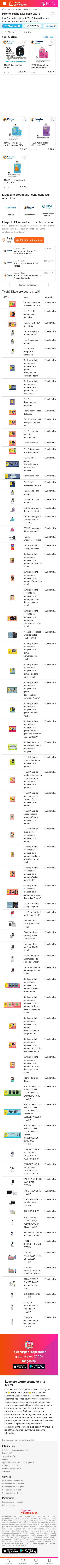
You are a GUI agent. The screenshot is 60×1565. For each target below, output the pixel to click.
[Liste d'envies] (48, 3)
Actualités (6, 1472)
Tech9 (25, 9)
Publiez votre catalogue (11, 1469)
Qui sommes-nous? (10, 1465)
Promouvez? (7, 1453)
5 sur (9, 37)
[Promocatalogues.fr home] (18, 3)
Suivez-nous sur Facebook (13, 1484)
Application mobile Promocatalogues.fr (18, 1462)
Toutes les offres (14, 9)
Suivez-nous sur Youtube (12, 1490)
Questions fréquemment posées (15, 1450)
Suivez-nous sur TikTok (11, 1493)
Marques (5, 1459)
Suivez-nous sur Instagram (13, 1487)
